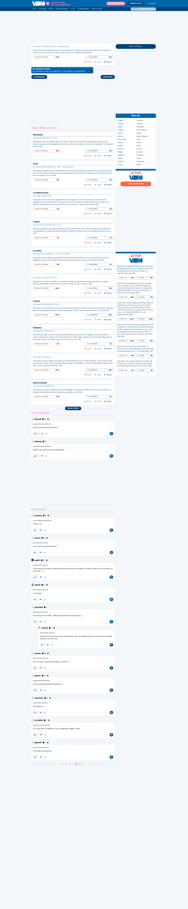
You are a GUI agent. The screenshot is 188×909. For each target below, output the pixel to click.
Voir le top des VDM (136, 184)
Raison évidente (40, 383)
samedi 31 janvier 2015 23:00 (41, 680)
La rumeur (37, 251)
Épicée (51, 9)
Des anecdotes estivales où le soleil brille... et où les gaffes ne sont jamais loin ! (62, 70)
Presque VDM (97, 9)
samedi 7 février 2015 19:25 (41, 747)
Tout (34, 9)
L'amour (36, 301)
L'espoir (36, 222)
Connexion (152, 3)
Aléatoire (42, 9)
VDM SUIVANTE (108, 77)
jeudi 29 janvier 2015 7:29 (40, 658)
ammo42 (44, 628)
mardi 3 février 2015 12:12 (47, 633)
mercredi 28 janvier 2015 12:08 (42, 446)
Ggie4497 (38, 743)
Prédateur (37, 328)
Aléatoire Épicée (62, 9)
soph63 (37, 560)
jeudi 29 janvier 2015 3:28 (40, 590)
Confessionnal (83, 9)
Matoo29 (37, 419)
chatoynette (39, 698)
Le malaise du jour (41, 193)
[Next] (63, 764)
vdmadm (37, 653)
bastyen (37, 538)
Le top (72, 9)
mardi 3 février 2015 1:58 (40, 703)
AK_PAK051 (38, 720)
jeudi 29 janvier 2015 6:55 (40, 612)
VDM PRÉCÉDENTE (39, 77)
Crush (35, 164)
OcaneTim (38, 516)
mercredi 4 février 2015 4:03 (41, 725)
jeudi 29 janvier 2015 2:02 (40, 543)
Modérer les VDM (136, 3)
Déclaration (38, 135)
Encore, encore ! (73, 408)
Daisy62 (37, 585)
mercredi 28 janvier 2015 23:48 (42, 520)
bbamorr (37, 676)
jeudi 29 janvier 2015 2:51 (40, 565)
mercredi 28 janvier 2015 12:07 (42, 424)
